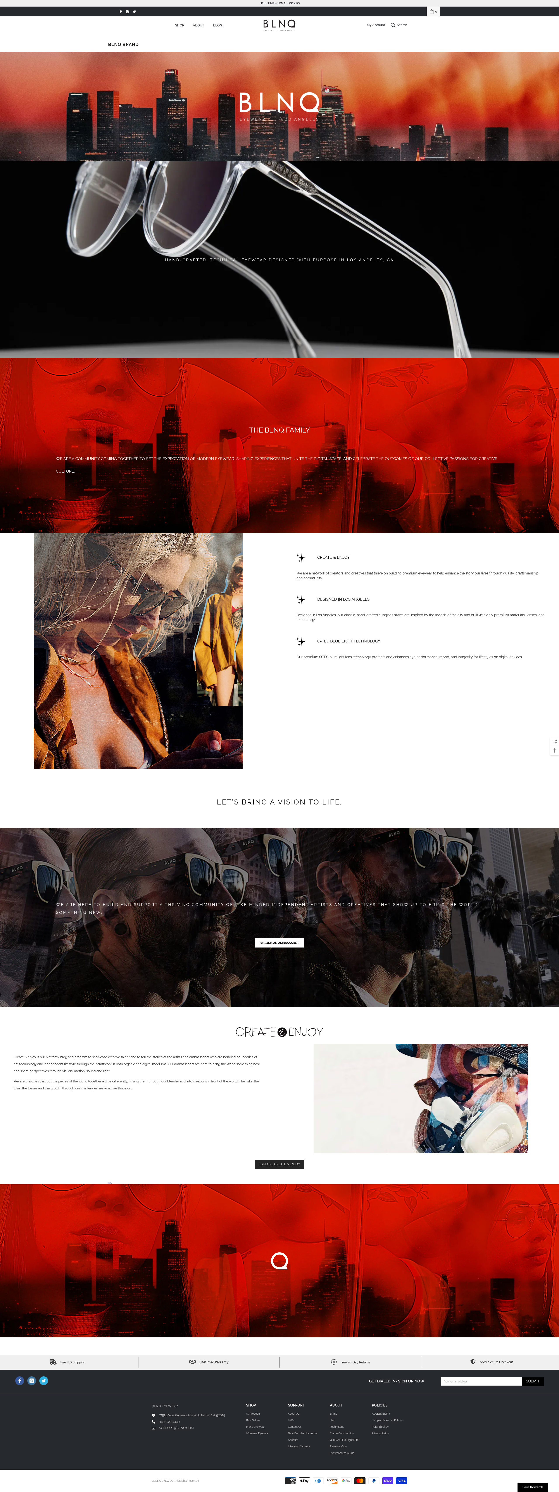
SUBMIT (533, 1381)
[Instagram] (127, 11)
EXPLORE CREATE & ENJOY (279, 1164)
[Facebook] (120, 11)
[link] (433, 11)
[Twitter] (134, 11)
